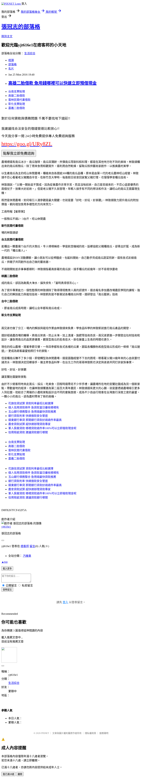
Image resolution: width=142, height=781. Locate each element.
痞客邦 (25, 546)
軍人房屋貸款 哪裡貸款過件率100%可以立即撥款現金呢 (42, 428)
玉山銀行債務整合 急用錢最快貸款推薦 (32, 411)
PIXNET (45, 733)
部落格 (12, 64)
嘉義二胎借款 (16, 108)
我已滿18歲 (8, 774)
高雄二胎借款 (16, 95)
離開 (20, 774)
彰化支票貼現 (16, 103)
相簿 (11, 60)
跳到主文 (6, 36)
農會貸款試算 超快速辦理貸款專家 (29, 424)
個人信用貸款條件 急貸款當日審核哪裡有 (33, 407)
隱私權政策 (90, 733)
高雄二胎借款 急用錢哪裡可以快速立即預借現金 (52, 83)
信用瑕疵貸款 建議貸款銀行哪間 (28, 432)
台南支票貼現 (16, 91)
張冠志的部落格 (20, 27)
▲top (4, 561)
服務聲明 (103, 733)
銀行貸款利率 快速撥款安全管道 (28, 415)
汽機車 (27, 555)
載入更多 (7, 568)
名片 (11, 68)
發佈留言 (7, 589)
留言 (32, 546)
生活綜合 (29, 53)
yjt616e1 (6, 526)
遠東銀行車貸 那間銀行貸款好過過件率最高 (35, 419)
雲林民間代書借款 (19, 99)
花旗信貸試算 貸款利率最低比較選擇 (30, 403)
